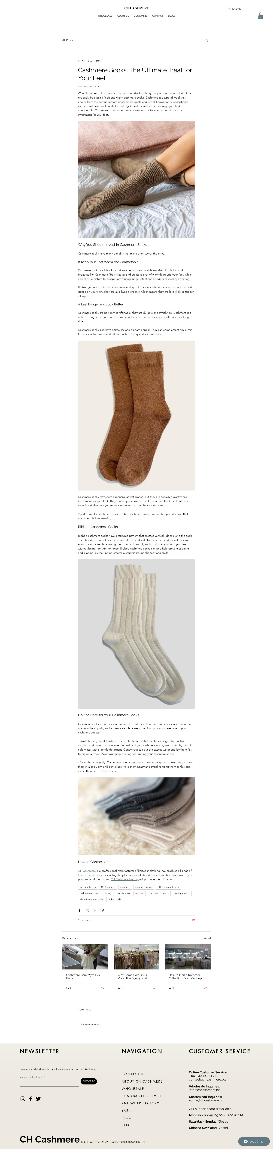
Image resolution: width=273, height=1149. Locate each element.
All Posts (67, 40)
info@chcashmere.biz (204, 1090)
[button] (260, 15)
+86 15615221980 (204, 1076)
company (153, 893)
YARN (127, 1111)
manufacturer (123, 893)
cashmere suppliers (89, 893)
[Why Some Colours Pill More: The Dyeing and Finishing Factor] (136, 956)
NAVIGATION (142, 1051)
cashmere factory (143, 887)
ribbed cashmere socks (91, 899)
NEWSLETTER (40, 1051)
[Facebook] (30, 1099)
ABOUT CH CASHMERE (142, 1081)
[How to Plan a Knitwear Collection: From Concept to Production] (188, 956)
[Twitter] (38, 1099)
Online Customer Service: (208, 1072)
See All (207, 937)
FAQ (125, 1125)
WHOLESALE (133, 1089)
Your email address (31, 1077)
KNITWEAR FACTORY (140, 1103)
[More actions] (193, 61)
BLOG (127, 1118)
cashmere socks (182, 893)
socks (166, 893)
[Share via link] (102, 910)
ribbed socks (115, 899)
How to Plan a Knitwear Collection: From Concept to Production (187, 976)
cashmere (125, 887)
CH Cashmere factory (168, 887)
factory (108, 893)
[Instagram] (23, 1099)
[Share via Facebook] (79, 910)
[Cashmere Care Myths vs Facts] (85, 956)
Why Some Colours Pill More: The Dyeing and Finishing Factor (133, 976)
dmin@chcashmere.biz (207, 1100)
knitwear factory (88, 887)
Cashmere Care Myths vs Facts (83, 976)
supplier (139, 893)
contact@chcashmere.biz (207, 1079)
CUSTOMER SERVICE (220, 1051)
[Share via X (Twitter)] (87, 910)
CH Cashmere (108, 887)
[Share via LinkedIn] (95, 910)
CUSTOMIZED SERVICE (142, 1096)
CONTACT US (134, 1074)
